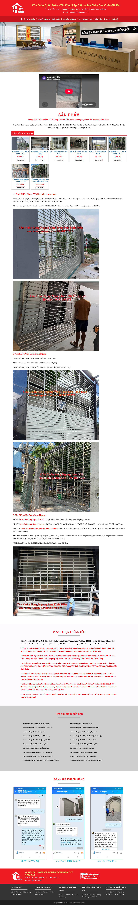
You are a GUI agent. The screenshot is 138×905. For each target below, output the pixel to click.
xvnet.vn (83, 902)
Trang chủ (32, 119)
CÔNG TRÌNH (98, 19)
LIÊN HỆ (115, 19)
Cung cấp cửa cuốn (44, 19)
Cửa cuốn (56, 19)
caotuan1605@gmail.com (79, 12)
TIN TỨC (108, 19)
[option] (69, 47)
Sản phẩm (43, 119)
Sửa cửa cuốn (30, 19)
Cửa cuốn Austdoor (69, 19)
